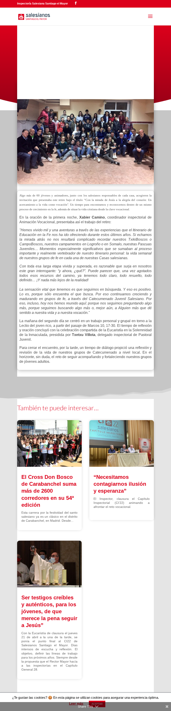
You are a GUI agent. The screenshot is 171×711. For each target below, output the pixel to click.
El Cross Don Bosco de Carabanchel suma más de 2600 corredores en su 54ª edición (48, 491)
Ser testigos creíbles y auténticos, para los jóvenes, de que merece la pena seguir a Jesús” (49, 611)
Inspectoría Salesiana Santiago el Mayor (42, 3)
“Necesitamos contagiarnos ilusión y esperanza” (120, 484)
